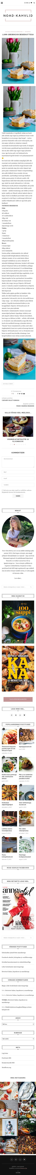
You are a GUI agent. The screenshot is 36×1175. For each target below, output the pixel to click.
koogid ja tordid (8, 383)
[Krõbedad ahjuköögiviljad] (9, 792)
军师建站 (4, 1000)
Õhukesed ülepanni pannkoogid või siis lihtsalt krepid (9, 748)
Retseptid (28, 31)
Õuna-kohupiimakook (7, 856)
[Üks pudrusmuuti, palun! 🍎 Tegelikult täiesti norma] (9, 1109)
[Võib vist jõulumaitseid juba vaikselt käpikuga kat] (27, 1127)
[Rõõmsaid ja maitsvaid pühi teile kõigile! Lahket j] (27, 1109)
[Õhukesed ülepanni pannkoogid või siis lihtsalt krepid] (9, 736)
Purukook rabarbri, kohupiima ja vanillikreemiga (17, 957)
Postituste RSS (6, 1058)
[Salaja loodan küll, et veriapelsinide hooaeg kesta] (9, 1091)
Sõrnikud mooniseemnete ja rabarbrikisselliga (16, 962)
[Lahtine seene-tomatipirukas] (9, 818)
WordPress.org (6, 1067)
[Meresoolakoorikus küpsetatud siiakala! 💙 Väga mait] (27, 1091)
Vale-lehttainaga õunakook (25, 804)
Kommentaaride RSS (8, 1063)
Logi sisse (5, 1053)
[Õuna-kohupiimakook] (9, 844)
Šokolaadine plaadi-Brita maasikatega (14, 953)
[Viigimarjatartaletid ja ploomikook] (18, 426)
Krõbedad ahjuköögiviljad (7, 804)
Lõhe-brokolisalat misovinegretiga (13, 967)
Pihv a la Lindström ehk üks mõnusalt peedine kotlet (25, 776)
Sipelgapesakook (25, 746)
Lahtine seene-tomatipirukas (7, 830)
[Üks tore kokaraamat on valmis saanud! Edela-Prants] (9, 1127)
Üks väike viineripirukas (23, 830)
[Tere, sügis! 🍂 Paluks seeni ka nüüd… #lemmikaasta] (27, 1145)
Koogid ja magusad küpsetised (14, 31)
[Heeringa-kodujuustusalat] (26, 844)
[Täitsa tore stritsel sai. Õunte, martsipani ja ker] (9, 1145)
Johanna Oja (23, 1168)
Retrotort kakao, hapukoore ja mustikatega (15, 971)
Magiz (4, 986)
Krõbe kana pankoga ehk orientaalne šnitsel (9, 776)
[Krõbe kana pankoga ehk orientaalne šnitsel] (9, 764)
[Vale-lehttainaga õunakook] (26, 792)
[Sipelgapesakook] (26, 736)
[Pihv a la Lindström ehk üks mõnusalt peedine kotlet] (26, 764)
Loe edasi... (18, 578)
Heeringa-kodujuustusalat (25, 856)
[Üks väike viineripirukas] (26, 818)
